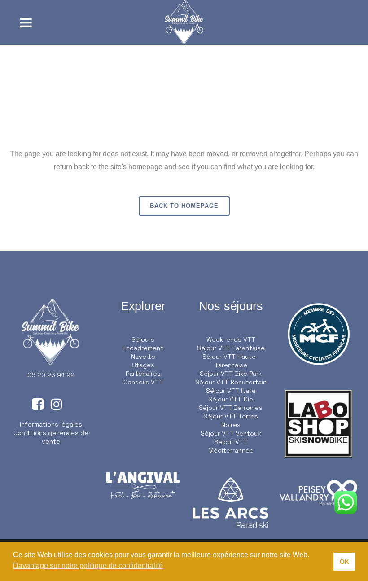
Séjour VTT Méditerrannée (231, 446)
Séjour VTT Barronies (231, 408)
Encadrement (143, 348)
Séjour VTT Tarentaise (231, 348)
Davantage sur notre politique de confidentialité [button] (88, 565)
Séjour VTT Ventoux (231, 433)
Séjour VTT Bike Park (231, 374)
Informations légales (51, 424)
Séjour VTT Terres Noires (230, 420)
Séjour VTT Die (230, 399)
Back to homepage (184, 205)
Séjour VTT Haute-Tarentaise (230, 360)
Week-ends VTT (230, 339)
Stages (143, 365)
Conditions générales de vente (50, 437)
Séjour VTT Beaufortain (231, 382)
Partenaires (143, 374)
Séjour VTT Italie (231, 391)
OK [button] (344, 561)
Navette (143, 356)
